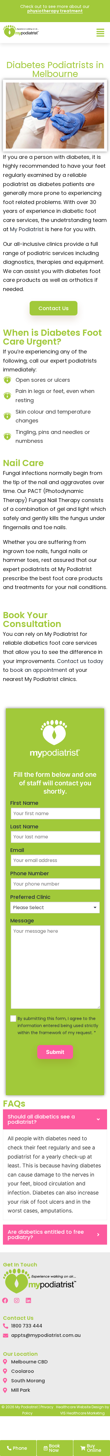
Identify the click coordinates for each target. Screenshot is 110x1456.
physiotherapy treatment (55, 11)
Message (22, 920)
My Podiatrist (27, 229)
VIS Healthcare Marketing (82, 1413)
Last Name (24, 826)
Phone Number (29, 873)
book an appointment (38, 670)
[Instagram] (17, 1301)
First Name (24, 803)
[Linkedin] (28, 1301)
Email (17, 850)
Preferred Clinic (30, 897)
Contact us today (80, 661)
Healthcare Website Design (80, 1406)
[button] (100, 32)
